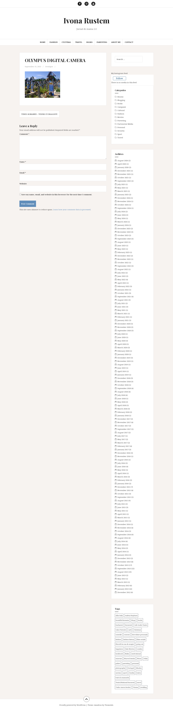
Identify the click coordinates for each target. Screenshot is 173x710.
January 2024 (123, 225)
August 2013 (122, 572)
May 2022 (121, 279)
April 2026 (121, 164)
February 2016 (123, 480)
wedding (143, 687)
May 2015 (121, 511)
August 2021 (122, 300)
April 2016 (121, 473)
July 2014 (121, 541)
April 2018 (121, 405)
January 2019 (123, 375)
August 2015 (122, 500)
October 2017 (122, 426)
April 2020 (121, 344)
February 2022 (123, 286)
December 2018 (123, 378)
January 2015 (123, 521)
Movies (120, 117)
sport (125, 673)
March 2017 (122, 443)
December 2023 (123, 228)
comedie (119, 635)
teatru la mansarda (122, 678)
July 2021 (121, 303)
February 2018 (123, 412)
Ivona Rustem (86, 20)
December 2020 (123, 324)
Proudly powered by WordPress (72, 705)
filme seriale (141, 639)
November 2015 (124, 490)
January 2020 (123, 354)
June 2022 (121, 276)
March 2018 (122, 409)
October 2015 (122, 494)
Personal (121, 127)
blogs (133, 620)
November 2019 (124, 361)
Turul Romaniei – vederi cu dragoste (39, 114)
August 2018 (122, 392)
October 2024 (122, 205)
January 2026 (123, 167)
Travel (78, 42)
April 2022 (121, 283)
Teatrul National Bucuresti (125, 682)
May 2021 (121, 310)
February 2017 (123, 446)
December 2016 (123, 453)
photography (120, 668)
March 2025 (122, 191)
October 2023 (122, 235)
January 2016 (123, 483)
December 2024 (123, 198)
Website (23, 183)
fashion (118, 639)
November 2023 (124, 232)
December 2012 (123, 592)
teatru (139, 673)
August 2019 (122, 364)
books (140, 620)
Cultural (66, 42)
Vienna (135, 687)
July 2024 (121, 211)
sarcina (118, 673)
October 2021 (122, 293)
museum (119, 658)
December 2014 (123, 524)
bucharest (119, 625)
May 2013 (121, 579)
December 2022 (123, 256)
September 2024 (124, 208)
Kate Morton (129, 649)
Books (89, 42)
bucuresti (128, 625)
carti (129, 630)
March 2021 (122, 313)
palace (118, 663)
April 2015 (121, 514)
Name (22, 162)
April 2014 (121, 551)
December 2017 (123, 419)
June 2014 (121, 545)
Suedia (131, 673)
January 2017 (123, 449)
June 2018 (121, 398)
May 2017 (121, 439)
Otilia (145, 658)
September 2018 (124, 388)
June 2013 (121, 575)
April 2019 (121, 371)
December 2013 (123, 558)
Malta (127, 654)
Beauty (120, 97)
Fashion (54, 42)
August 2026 (122, 160)
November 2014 (124, 528)
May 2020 (121, 341)
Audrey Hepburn (131, 615)
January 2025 (123, 194)
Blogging (121, 100)
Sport (119, 134)
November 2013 (124, 562)
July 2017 (121, 436)
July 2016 (121, 463)
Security (120, 131)
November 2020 (124, 327)
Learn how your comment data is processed (72, 209)
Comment (24, 134)
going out (139, 644)
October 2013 (122, 565)
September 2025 (124, 181)
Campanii (121, 107)
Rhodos (139, 668)
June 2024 (121, 215)
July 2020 (121, 334)
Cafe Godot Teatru (140, 625)
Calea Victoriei (121, 630)
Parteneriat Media (125, 124)
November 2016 (124, 456)
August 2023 (122, 242)
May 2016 (121, 470)
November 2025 (124, 174)
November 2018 (124, 381)
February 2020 (123, 351)
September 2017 (124, 429)
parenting (126, 663)
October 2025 (122, 177)
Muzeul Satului (129, 658)
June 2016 (121, 466)
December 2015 (123, 487)
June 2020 (121, 337)
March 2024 (122, 222)
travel (139, 682)
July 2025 (121, 184)
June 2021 (121, 307)
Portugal (131, 668)
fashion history (128, 639)
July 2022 (121, 273)
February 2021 (123, 317)
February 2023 (123, 252)
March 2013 (122, 582)
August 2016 (122, 460)
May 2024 (121, 218)
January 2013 (123, 589)
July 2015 (121, 504)
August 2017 (122, 432)
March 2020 (122, 347)
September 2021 (124, 296)
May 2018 (121, 402)
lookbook (119, 654)
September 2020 (124, 330)
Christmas (137, 630)
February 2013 (123, 585)
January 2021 (123, 320)
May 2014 (121, 548)
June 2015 (121, 507)
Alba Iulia (119, 615)
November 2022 (124, 259)
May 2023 (121, 249)
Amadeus (98, 705)
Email (22, 173)
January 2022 (123, 290)
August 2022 (122, 269)
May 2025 (121, 188)
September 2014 (124, 534)
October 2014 (122, 531)
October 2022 (122, 262)
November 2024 (124, 201)
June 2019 (121, 368)
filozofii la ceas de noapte (125, 644)
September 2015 (124, 497)
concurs (127, 635)
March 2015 (122, 517)
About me (116, 42)
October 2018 (122, 385)
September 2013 (124, 568)
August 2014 (122, 538)
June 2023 (121, 245)
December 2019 (123, 358)
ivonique (49, 66)
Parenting (102, 42)
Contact (129, 42)
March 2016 (122, 477)
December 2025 (123, 171)
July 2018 (121, 395)
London (139, 649)
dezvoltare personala (139, 635)
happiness (119, 649)
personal (135, 663)
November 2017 (124, 422)
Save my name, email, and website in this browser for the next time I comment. (56, 194)
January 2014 (123, 555)
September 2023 (124, 239)
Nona (139, 658)
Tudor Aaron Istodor (123, 687)
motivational (136, 654)
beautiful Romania (122, 620)
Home (42, 42)
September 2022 (124, 266)
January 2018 (123, 415)
